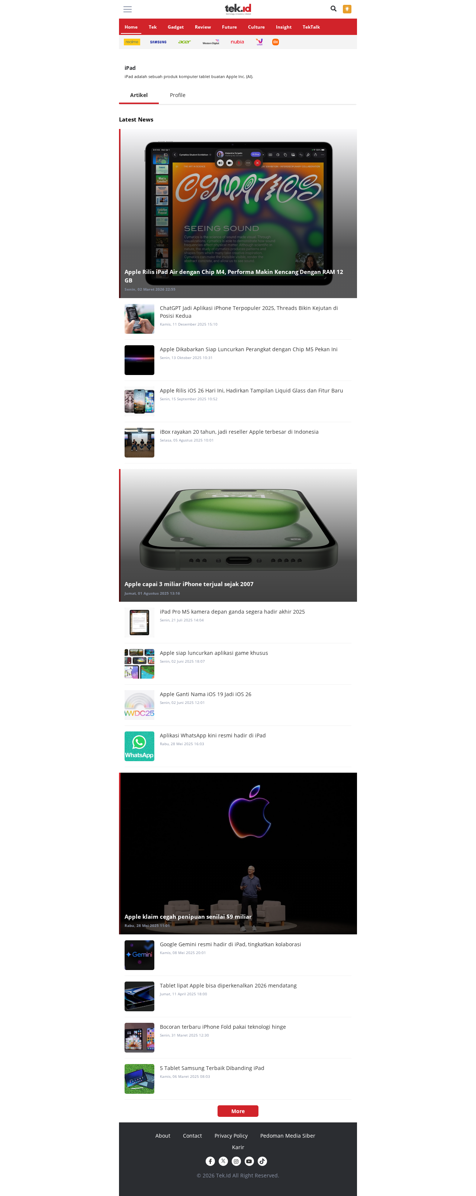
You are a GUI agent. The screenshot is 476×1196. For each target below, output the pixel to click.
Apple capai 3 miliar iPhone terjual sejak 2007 (189, 584)
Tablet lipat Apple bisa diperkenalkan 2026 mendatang (228, 985)
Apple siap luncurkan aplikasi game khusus (214, 652)
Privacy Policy (231, 1135)
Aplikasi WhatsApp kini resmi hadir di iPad (213, 735)
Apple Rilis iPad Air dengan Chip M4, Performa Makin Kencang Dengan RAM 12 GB (234, 276)
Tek (153, 27)
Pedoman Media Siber (287, 1135)
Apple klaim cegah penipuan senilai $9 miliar (188, 916)
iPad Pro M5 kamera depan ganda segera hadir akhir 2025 (232, 611)
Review (203, 27)
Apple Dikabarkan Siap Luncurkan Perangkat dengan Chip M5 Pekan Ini (249, 349)
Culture (256, 27)
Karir (238, 1147)
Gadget (176, 27)
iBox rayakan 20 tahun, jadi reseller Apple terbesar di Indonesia (239, 431)
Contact (192, 1135)
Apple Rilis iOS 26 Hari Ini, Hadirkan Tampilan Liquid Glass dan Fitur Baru (251, 390)
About (162, 1135)
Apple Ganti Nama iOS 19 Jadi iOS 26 (205, 694)
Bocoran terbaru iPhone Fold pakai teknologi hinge (223, 1026)
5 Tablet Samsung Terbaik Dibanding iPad (212, 1067)
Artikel (139, 94)
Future (229, 27)
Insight (284, 27)
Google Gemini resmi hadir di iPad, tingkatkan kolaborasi (230, 944)
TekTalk (311, 27)
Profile (178, 94)
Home (131, 27)
